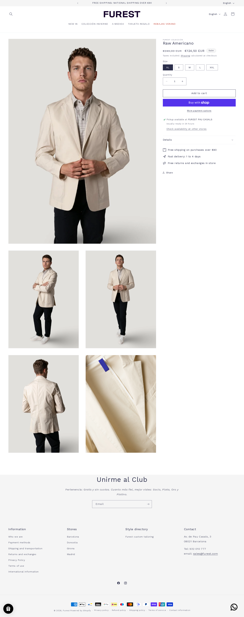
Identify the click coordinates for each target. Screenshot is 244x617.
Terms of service (157, 610)
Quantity (167, 75)
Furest (66, 611)
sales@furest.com (205, 553)
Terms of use (16, 565)
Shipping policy (137, 610)
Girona (71, 548)
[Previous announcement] (77, 3)
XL (167, 67)
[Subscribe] (148, 504)
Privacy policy (101, 610)
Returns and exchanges (22, 554)
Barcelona (73, 536)
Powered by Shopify (80, 611)
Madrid (71, 554)
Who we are (15, 536)
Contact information (179, 610)
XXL (212, 67)
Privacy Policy (16, 560)
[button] (12, 14)
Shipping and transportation (25, 548)
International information (23, 571)
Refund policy (119, 610)
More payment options (199, 110)
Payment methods (19, 542)
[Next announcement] (166, 3)
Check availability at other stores (186, 129)
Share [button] (169, 172)
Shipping (185, 55)
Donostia (72, 542)
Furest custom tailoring (139, 536)
